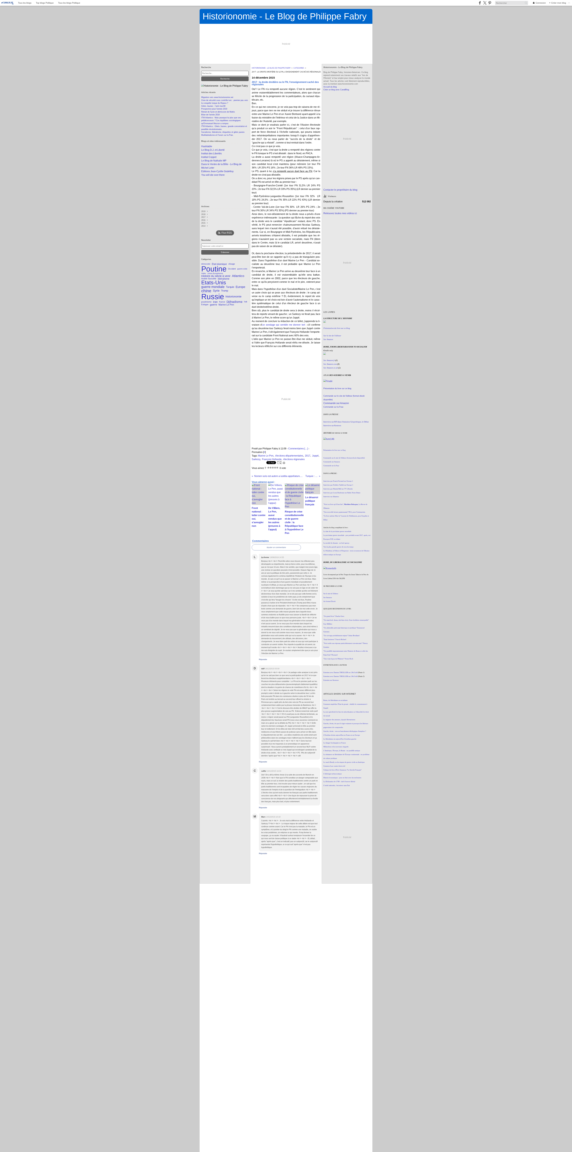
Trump (224, 290)
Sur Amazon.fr (329, 360)
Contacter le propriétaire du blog (340, 190)
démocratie (205, 264)
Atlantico (238, 276)
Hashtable (206, 146)
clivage (231, 264)
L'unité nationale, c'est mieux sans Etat (336, 785)
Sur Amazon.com (330, 364)
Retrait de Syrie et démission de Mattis (218, 112)
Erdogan (204, 305)
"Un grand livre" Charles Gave (333, 616)
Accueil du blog (330, 87)
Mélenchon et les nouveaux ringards (335, 747)
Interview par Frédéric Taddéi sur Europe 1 (338, 485)
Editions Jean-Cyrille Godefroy (217, 171)
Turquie (230, 287)
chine (206, 291)
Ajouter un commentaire (276, 547)
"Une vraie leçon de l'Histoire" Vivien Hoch (338, 659)
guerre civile (242, 269)
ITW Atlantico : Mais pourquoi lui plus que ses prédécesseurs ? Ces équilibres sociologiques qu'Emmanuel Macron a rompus (221, 121)
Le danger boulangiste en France (334, 743)
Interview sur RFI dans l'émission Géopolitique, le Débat (346, 422)
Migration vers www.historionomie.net (217, 97)
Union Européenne (215, 273)
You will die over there (213, 175)
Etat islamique (219, 264)
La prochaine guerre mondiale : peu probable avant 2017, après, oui (346, 535)
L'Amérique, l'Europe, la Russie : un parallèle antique (341, 750)
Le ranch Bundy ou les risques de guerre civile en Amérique (344, 762)
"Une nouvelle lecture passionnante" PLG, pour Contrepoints (344, 512)
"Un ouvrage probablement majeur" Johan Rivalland (341, 635)
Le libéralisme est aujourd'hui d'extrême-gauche (339, 739)
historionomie (233, 296)
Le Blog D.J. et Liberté (213, 150)
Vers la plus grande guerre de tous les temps (338, 547)
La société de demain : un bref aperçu (336, 543)
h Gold (355, 672)
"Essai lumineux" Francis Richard (334, 639)
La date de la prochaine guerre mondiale (337, 531)
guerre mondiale (212, 287)
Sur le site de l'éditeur (330, 593)
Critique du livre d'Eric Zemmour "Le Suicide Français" (342, 770)
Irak (245, 302)
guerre (213, 304)
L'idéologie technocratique (332, 774)
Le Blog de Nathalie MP (213, 160)
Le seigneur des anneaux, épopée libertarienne (339, 719)
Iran (215, 302)
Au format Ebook (329, 601)
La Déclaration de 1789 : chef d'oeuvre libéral (339, 781)
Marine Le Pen (226, 304)
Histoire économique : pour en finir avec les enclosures (342, 778)
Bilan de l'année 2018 (210, 115)
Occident (232, 269)
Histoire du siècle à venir (215, 276)
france (222, 302)
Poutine (214, 269)
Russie (212, 296)
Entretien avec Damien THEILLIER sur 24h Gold (340, 676)
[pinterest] (490, 3)
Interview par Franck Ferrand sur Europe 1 (338, 481)
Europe (240, 287)
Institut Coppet (208, 157)
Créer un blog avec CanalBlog (336, 90)
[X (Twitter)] (485, 3)
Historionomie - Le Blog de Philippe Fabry (271, 68)
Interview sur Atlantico (331, 496)
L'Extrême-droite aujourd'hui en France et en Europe (341, 735)
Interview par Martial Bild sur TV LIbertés (338, 489)
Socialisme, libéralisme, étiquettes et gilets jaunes (223, 132)
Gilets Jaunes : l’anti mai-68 (213, 106)
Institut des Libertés (211, 153)
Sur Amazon (327, 597)
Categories (298, 68)
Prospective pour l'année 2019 (214, 109)
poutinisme (206, 302)
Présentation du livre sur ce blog (337, 388)
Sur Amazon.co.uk (330, 368)
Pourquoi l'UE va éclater (331, 539)
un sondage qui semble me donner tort (284, 324)
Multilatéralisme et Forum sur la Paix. (217, 135)
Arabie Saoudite (208, 279)
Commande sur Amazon (336, 403)
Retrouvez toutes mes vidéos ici (340, 213)
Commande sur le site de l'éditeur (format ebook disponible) (344, 458)
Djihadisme (235, 301)
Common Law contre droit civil (334, 766)
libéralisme (223, 279)
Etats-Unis (213, 282)
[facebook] (480, 3)
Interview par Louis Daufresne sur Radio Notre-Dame (341, 493)
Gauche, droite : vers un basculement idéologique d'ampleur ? (344, 731)
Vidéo (203, 273)
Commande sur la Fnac (333, 407)
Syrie (216, 290)
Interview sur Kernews (332, 425)
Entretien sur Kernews (331, 680)
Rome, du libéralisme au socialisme (335, 700)
